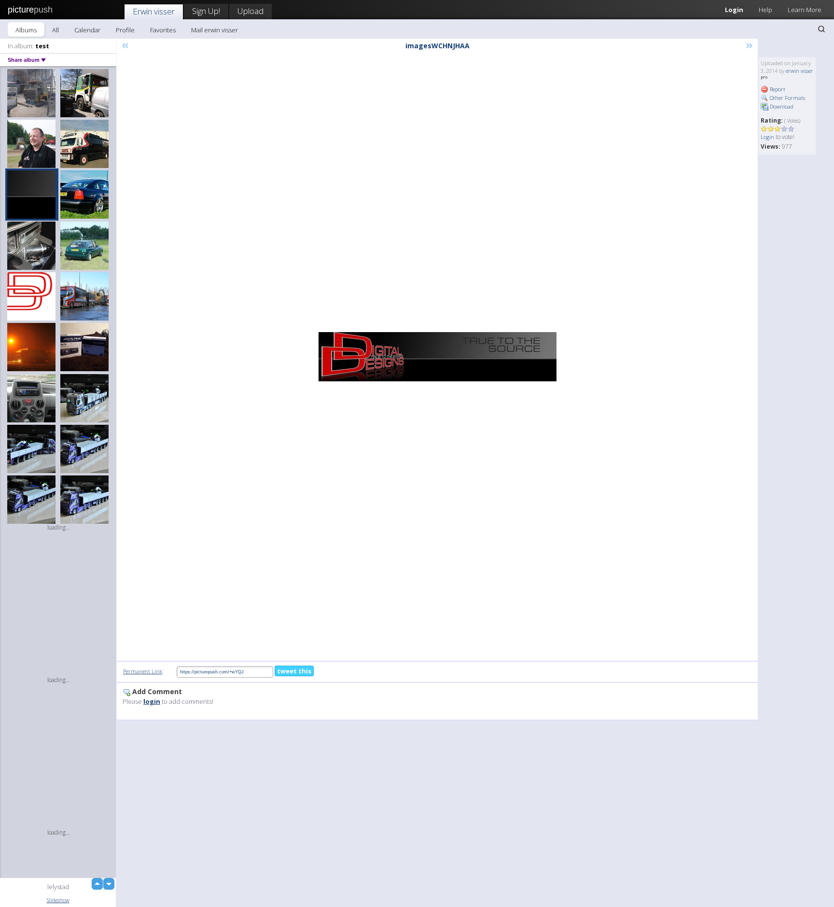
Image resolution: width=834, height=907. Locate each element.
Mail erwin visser (214, 30)
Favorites (163, 30)
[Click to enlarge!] (437, 356)
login (151, 701)
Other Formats (786, 97)
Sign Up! (206, 10)
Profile (125, 30)
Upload (250, 10)
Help (765, 9)
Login (734, 9)
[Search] (821, 29)
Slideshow (58, 900)
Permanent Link (142, 671)
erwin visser (799, 70)
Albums (26, 30)
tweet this (294, 671)
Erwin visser (154, 11)
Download (780, 106)
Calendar (87, 30)
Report (776, 89)
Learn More (804, 9)
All (55, 30)
